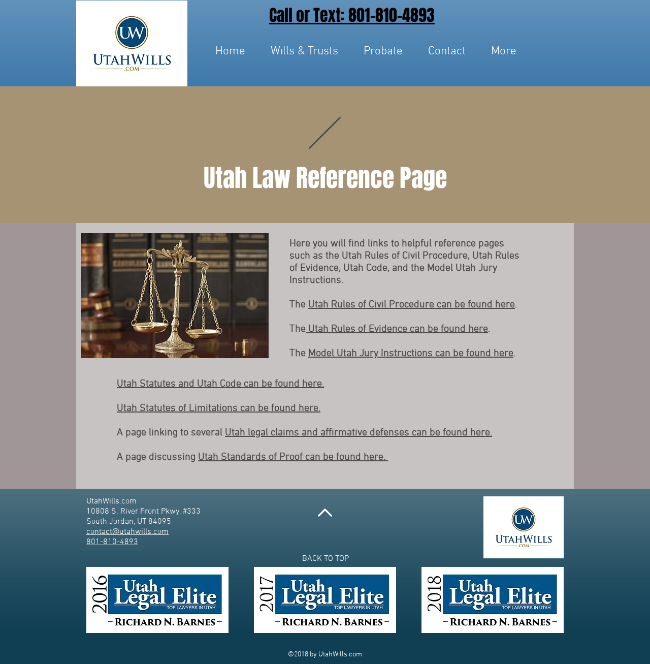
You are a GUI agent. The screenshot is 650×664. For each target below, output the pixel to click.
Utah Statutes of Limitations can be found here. (218, 408)
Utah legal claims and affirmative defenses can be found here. (358, 433)
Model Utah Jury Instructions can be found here (410, 353)
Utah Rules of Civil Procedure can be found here (411, 305)
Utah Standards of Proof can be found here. (293, 457)
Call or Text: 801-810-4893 (352, 15)
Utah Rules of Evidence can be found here (397, 329)
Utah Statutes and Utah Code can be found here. (220, 384)
